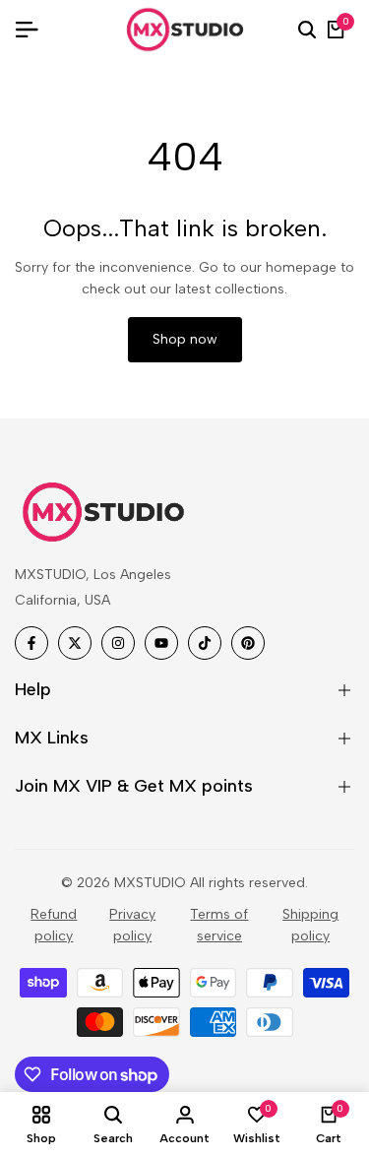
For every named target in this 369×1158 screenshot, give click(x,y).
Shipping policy (310, 925)
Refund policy (54, 925)
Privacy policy (132, 925)
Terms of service (219, 925)
